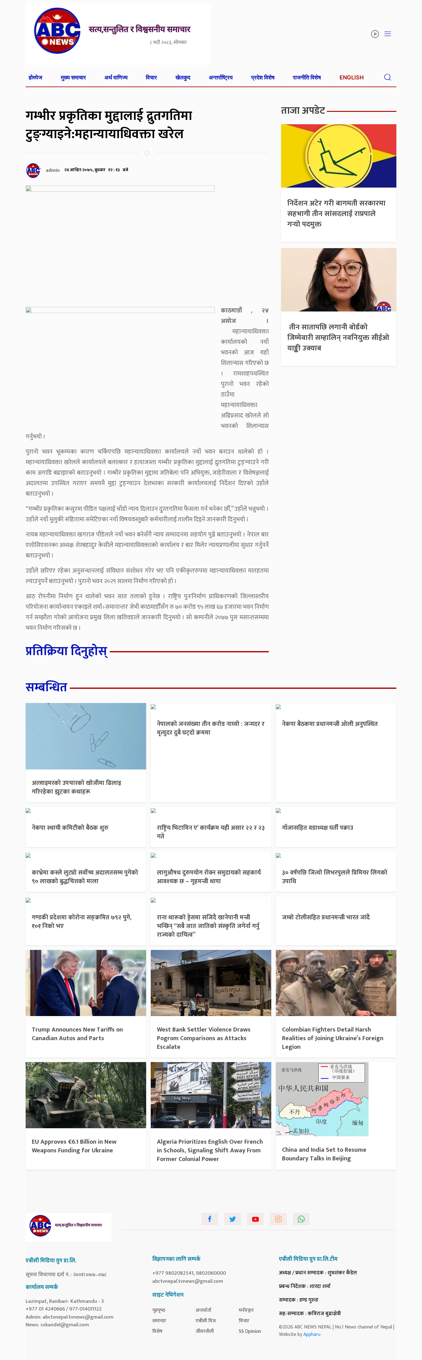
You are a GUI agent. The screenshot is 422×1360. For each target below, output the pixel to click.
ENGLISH (352, 77)
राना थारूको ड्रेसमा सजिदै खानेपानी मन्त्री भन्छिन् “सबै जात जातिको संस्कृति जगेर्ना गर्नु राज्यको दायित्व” (208, 926)
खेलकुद (182, 77)
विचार (151, 77)
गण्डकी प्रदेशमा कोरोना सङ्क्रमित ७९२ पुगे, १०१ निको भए (82, 921)
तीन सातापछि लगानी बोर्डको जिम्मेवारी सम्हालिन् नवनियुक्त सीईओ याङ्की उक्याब (338, 337)
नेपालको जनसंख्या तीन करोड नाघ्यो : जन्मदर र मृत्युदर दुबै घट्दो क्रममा (210, 728)
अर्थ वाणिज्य (116, 77)
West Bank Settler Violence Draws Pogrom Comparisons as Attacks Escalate (204, 1038)
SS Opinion (250, 1331)
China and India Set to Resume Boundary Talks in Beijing (324, 1154)
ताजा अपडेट (303, 111)
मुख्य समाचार (73, 77)
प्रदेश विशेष (263, 77)
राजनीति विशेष (307, 77)
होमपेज (35, 77)
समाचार (159, 1321)
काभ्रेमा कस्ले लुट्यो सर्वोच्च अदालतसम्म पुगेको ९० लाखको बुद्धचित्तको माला (85, 877)
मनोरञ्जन (246, 1310)
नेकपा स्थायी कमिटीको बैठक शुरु (70, 828)
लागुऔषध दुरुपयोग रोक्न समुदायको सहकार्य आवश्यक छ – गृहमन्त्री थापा (209, 877)
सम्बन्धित (46, 687)
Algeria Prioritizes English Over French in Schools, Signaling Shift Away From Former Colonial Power (210, 1150)
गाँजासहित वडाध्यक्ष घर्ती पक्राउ (317, 828)
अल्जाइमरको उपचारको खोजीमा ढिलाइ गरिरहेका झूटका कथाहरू (76, 787)
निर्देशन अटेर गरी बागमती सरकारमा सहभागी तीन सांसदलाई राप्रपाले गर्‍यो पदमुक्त (336, 213)
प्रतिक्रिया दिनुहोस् (66, 651)
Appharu (311, 1334)
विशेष (157, 1331)
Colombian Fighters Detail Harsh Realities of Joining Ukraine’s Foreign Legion (332, 1038)
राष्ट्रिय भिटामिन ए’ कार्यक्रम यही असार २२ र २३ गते (211, 832)
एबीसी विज (206, 1321)
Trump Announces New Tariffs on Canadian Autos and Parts (77, 1034)
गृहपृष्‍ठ (158, 1310)
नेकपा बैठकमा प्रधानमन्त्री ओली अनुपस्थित (330, 724)
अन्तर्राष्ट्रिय (221, 77)
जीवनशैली (205, 1331)
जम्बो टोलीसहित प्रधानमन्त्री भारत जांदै (326, 917)
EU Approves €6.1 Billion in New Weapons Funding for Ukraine (74, 1146)
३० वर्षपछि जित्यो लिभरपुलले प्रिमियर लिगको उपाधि (334, 877)
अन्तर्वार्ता (203, 1310)
